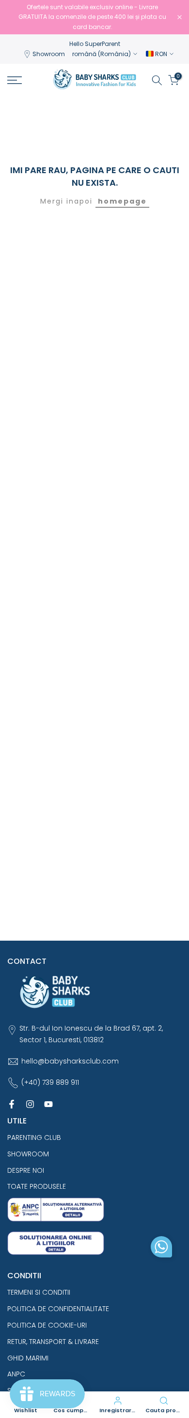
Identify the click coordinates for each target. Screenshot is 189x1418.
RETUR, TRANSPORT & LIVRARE (53, 1341)
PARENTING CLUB (34, 1137)
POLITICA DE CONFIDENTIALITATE (58, 1309)
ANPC (16, 1374)
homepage (122, 201)
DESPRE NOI (25, 1170)
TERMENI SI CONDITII (38, 1292)
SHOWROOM (28, 1154)
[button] (161, 1249)
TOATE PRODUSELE (36, 1186)
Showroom (48, 54)
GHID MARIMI (27, 1358)
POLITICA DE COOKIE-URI (47, 1325)
